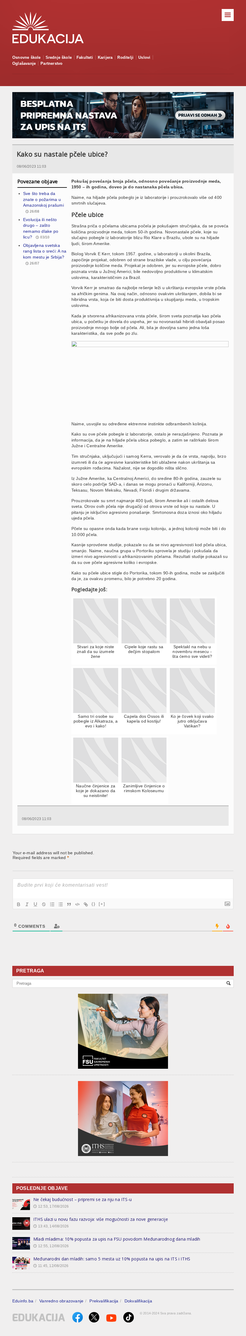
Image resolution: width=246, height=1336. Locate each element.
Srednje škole (59, 57)
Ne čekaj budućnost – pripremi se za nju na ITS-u (82, 1199)
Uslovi (144, 57)
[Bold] (18, 904)
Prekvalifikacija (103, 1301)
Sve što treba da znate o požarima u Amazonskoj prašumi (43, 199)
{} (94, 904)
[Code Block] (77, 904)
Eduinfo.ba (22, 1301)
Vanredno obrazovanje (61, 1301)
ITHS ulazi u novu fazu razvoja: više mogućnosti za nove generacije (100, 1219)
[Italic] (27, 904)
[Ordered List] (52, 904)
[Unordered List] (60, 904)
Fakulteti (84, 57)
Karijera (105, 57)
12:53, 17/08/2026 (51, 1206)
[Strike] (44, 904)
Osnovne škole (26, 57)
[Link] (86, 904)
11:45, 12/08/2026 (50, 1266)
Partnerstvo (51, 63)
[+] (102, 904)
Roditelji (125, 57)
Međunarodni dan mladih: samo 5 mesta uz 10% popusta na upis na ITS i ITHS (111, 1259)
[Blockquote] (69, 904)
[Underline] (35, 904)
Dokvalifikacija (138, 1301)
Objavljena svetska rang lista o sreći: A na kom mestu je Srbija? (44, 251)
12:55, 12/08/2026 (51, 1246)
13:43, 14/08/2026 (51, 1226)
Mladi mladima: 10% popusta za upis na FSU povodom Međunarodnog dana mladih (116, 1239)
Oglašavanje (24, 63)
